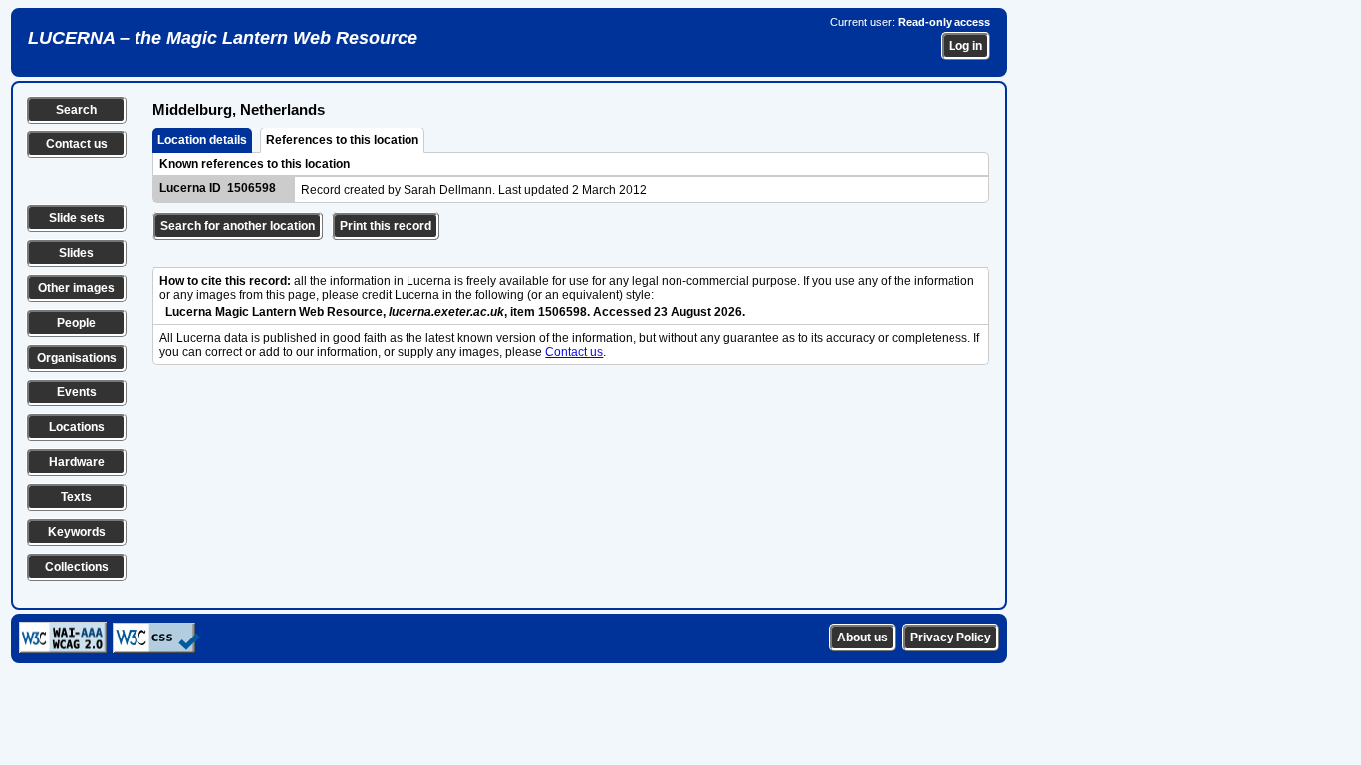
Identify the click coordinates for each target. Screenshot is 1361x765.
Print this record (385, 226)
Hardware (77, 462)
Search (76, 110)
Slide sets (77, 218)
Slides (76, 253)
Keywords (77, 532)
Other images (76, 288)
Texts (76, 497)
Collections (77, 567)
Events (77, 392)
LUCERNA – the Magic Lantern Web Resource (222, 38)
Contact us (77, 144)
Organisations (77, 358)
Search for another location (237, 226)
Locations (77, 427)
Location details (202, 140)
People (76, 323)
